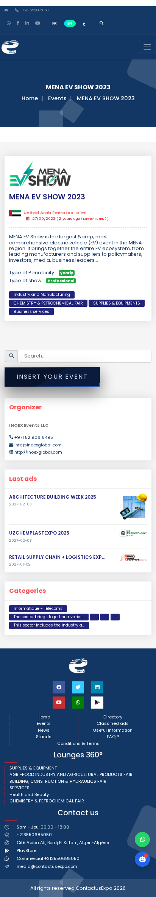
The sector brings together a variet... (49, 617)
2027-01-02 (20, 564)
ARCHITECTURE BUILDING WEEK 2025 (52, 497)
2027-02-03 (20, 504)
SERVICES (19, 787)
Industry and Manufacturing (42, 294)
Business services (31, 311)
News (44, 730)
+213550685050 (34, 10)
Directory (112, 717)
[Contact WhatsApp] (142, 839)
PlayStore (26, 850)
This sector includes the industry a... (49, 625)
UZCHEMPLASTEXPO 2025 (39, 533)
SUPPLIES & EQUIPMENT (33, 768)
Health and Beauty (29, 794)
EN (69, 23)
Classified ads (113, 723)
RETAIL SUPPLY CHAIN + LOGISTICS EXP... (57, 557)
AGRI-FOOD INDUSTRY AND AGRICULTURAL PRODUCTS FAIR (71, 774)
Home (30, 98)
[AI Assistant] (142, 859)
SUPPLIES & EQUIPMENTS (116, 303)
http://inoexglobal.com (38, 452)
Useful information (113, 730)
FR (54, 23)
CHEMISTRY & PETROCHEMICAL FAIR (48, 303)
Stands (43, 736)
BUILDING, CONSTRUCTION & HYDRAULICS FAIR (57, 781)
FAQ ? (113, 736)
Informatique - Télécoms (38, 608)
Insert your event (52, 376)
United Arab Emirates (54, 213)
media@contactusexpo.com (47, 866)
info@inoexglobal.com (38, 445)
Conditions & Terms (78, 743)
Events (57, 98)
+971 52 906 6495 (33, 437)
